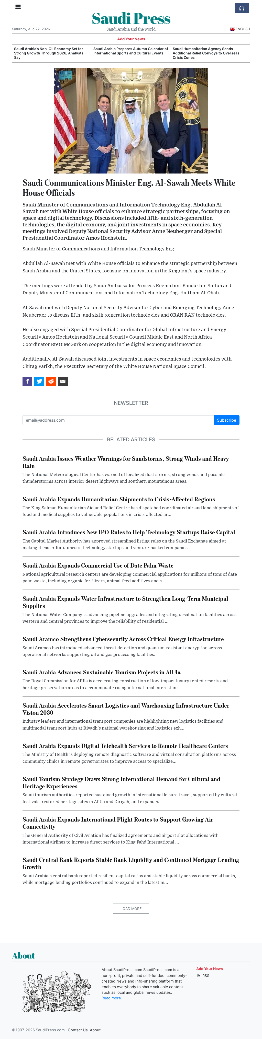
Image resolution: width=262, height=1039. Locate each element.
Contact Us (78, 1030)
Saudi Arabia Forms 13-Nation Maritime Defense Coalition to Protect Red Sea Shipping (207, 53)
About (95, 1030)
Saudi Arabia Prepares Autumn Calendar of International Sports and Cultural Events (51, 51)
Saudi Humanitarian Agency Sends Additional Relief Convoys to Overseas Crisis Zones (126, 53)
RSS (205, 975)
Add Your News (131, 39)
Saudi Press (131, 18)
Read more (111, 998)
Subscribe (226, 420)
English (243, 29)
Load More (131, 908)
